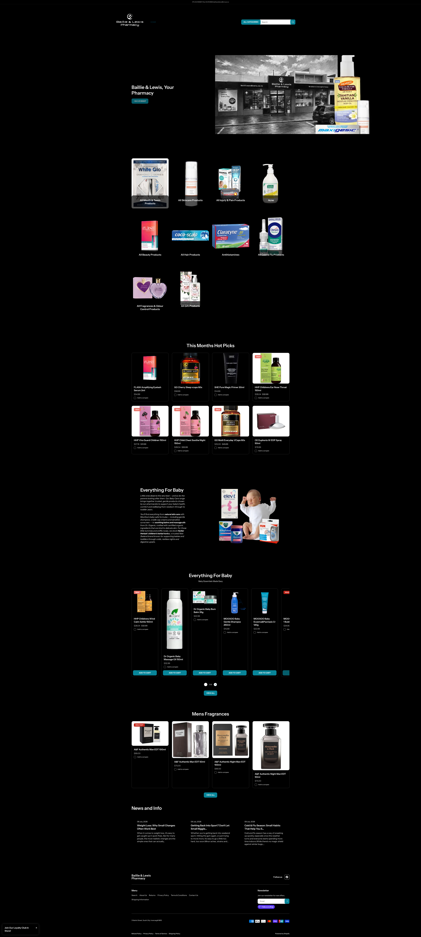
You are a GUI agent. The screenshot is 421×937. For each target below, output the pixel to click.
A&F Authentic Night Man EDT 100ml (229, 763)
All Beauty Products (150, 254)
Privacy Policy (148, 934)
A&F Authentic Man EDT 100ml (150, 749)
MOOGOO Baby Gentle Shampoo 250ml (232, 621)
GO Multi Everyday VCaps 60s (229, 440)
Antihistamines (230, 254)
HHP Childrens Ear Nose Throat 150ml (271, 389)
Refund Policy (136, 934)
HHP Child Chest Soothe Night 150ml (189, 442)
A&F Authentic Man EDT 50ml (189, 761)
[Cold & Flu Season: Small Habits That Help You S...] (264, 831)
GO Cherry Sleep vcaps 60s (188, 387)
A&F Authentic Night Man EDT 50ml (270, 775)
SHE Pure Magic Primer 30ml (229, 387)
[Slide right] (215, 684)
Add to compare (142, 398)
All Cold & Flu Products (271, 254)
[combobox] (277, 22)
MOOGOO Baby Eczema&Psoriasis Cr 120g (265, 621)
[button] (304, 22)
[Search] (292, 22)
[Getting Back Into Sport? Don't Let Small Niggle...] (210, 830)
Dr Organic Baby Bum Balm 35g (205, 610)
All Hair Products (190, 254)
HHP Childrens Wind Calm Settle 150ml (144, 620)
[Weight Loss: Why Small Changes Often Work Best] (157, 830)
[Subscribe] (287, 901)
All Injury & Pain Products (230, 200)
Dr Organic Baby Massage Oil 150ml (173, 658)
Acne (271, 200)
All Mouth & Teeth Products (150, 202)
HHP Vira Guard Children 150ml (150, 440)
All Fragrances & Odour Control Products (150, 307)
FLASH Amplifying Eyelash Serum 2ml (147, 389)
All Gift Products (190, 305)
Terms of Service (161, 934)
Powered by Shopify (282, 934)
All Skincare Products (190, 200)
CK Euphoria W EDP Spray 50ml (268, 442)
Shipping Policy (174, 934)
